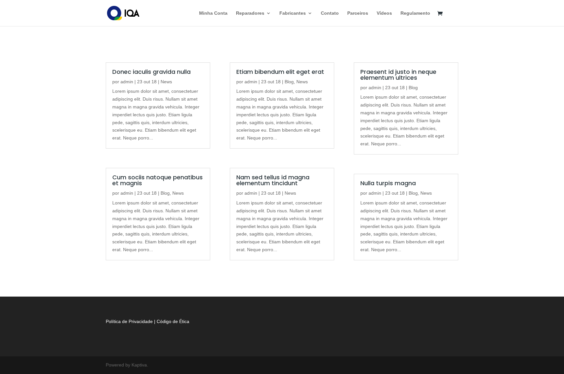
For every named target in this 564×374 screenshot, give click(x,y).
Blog (165, 193)
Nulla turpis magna (388, 183)
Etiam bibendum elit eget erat (280, 72)
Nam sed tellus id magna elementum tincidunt (272, 180)
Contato (330, 13)
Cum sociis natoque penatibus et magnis (157, 180)
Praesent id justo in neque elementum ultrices (398, 75)
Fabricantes (292, 13)
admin (126, 81)
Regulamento (415, 13)
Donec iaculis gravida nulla (151, 72)
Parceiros (357, 13)
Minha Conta (213, 13)
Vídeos (384, 13)
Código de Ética (173, 321)
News (166, 81)
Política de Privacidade (129, 321)
